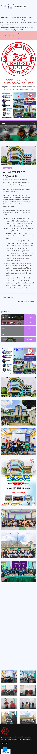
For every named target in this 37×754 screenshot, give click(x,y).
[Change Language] (5, 749)
